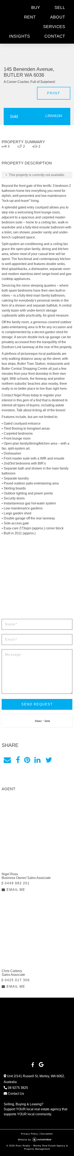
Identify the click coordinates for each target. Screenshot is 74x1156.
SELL (59, 7)
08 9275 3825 (17, 1087)
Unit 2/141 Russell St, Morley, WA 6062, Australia (34, 1079)
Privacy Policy (29, 1134)
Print (53, 93)
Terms (47, 721)
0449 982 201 (16, 883)
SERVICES (54, 26)
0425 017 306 (16, 980)
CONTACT (54, 36)
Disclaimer (46, 1134)
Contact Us (15, 1093)
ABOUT (57, 17)
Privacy (38, 721)
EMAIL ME (15, 889)
